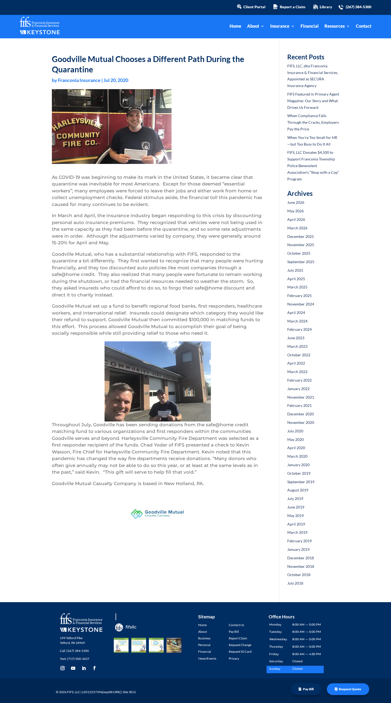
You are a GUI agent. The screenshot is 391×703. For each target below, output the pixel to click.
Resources (335, 26)
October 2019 (298, 473)
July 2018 (295, 583)
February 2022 (299, 380)
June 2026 (295, 202)
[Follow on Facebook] (94, 668)
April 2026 (296, 219)
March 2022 (297, 371)
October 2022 (298, 355)
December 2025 (300, 236)
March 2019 (297, 532)
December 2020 (300, 414)
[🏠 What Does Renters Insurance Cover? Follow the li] (156, 645)
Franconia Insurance (79, 80)
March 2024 (297, 321)
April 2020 (296, 447)
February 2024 (299, 329)
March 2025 (297, 287)
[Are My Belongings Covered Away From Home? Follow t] (138, 645)
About (253, 26)
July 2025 (295, 270)
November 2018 (300, 566)
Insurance (279, 26)
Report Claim (238, 638)
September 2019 (300, 481)
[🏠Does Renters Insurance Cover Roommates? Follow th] (121, 645)
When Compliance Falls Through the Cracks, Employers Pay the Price (313, 122)
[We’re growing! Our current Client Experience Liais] (174, 645)
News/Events (207, 658)
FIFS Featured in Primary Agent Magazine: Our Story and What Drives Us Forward (313, 101)
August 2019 (297, 490)
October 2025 (298, 253)
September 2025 (300, 261)
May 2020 (295, 439)
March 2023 (297, 346)
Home (235, 26)
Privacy (234, 658)
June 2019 (295, 507)
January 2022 (298, 388)
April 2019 (296, 524)
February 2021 (299, 405)
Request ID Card (240, 652)
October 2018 (298, 574)
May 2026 (295, 211)
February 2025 (299, 295)
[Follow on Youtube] (73, 668)
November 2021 (300, 397)
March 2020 (297, 456)
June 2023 (295, 338)
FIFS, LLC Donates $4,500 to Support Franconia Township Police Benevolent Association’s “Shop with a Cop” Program (313, 165)
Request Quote (350, 689)
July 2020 (295, 431)
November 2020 (300, 422)
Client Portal (253, 7)
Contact (363, 26)
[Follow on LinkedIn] (84, 668)
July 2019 (295, 498)
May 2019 (295, 515)
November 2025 (300, 244)
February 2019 (299, 541)
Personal (204, 645)
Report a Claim (291, 7)
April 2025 (296, 278)
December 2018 (300, 558)
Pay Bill (308, 689)
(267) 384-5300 (358, 7)
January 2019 (298, 549)
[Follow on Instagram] (62, 668)
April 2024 (296, 312)
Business (204, 638)
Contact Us (236, 625)
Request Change (240, 645)
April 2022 (296, 363)
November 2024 (300, 304)
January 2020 (298, 464)
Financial (310, 26)
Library (325, 7)
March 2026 (297, 228)
